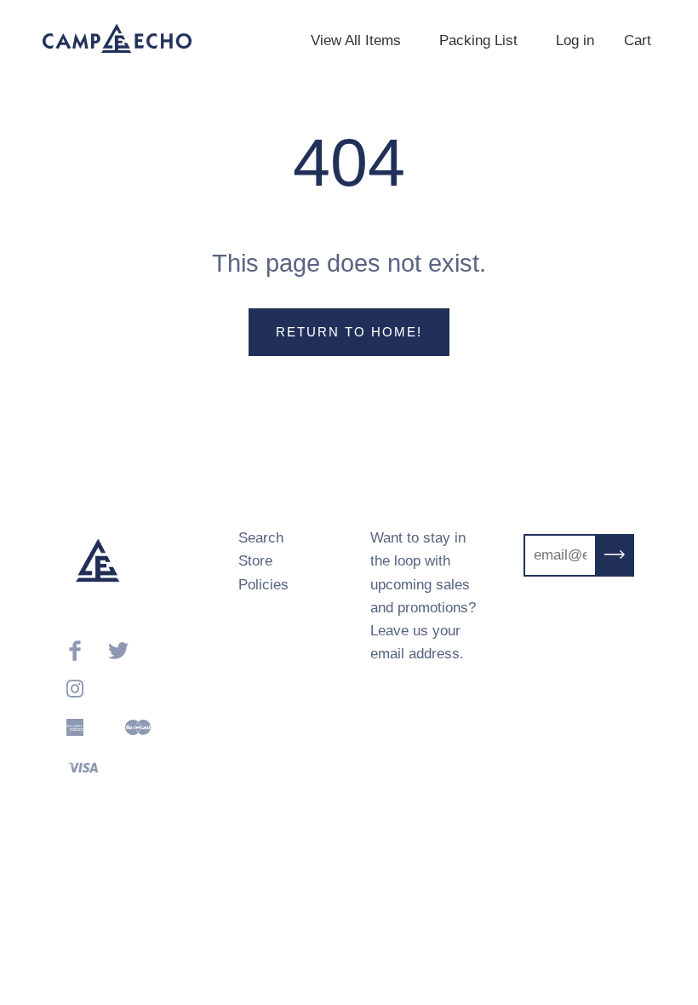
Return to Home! (349, 331)
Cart (637, 40)
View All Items (356, 40)
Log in (575, 40)
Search (260, 538)
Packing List (478, 40)
